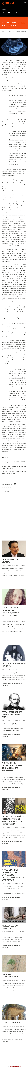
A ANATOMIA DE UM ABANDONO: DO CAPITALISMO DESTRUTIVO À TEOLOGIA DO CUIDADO (13, 875)
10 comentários (17, 1040)
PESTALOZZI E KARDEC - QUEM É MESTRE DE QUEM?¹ (12, 714)
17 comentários (17, 841)
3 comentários (16, 734)
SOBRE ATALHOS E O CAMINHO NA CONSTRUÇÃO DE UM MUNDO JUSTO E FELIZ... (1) (13, 613)
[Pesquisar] (21, 3)
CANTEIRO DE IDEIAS (8, 4)
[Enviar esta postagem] (15, 484)
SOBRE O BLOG (6, 12)
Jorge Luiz (9, 484)
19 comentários (17, 994)
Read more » (5, 581)
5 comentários (16, 579)
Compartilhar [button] (6, 487)
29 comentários (17, 683)
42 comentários (17, 635)
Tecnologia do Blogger (15, 1066)
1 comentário (16, 787)
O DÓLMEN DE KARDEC (12, 1022)
